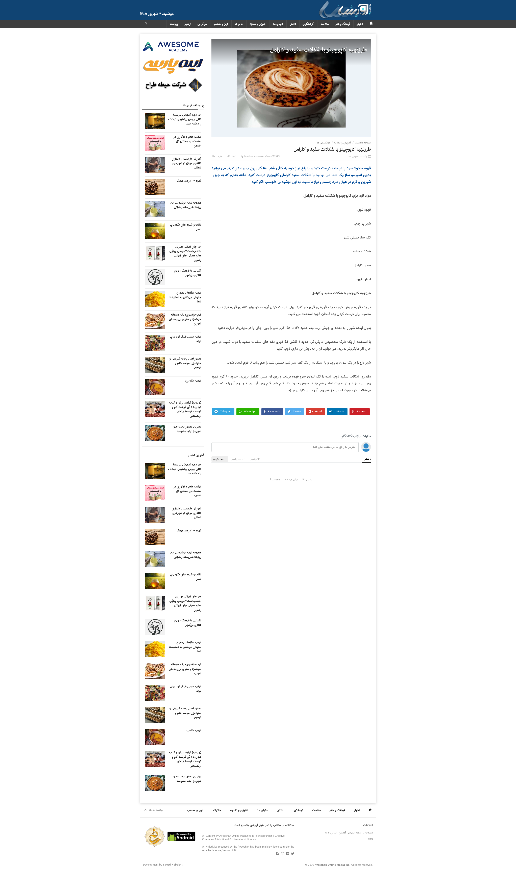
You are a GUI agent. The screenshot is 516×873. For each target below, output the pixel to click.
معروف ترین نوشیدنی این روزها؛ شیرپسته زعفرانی (185, 205)
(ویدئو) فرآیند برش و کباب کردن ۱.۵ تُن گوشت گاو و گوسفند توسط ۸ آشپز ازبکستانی (185, 409)
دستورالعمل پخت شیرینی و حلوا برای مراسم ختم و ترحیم (185, 363)
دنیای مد (278, 24)
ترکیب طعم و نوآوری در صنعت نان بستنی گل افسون (187, 141)
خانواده (239, 24)
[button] (146, 24)
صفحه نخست (363, 142)
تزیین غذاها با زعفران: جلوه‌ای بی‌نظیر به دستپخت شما (185, 297)
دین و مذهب (220, 24)
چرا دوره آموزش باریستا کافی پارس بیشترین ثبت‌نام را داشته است (184, 119)
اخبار (360, 24)
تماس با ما (331, 833)
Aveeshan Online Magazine (332, 865)
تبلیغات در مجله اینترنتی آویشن (356, 833)
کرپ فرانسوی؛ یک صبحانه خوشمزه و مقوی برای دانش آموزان (185, 319)
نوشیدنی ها (323, 142)
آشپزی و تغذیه (258, 24)
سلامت (324, 24)
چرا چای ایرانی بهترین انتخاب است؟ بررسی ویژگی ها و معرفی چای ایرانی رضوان (185, 253)
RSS (370, 839)
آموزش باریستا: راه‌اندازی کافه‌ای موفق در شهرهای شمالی (186, 163)
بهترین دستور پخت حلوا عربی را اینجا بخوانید (187, 428)
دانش (293, 24)
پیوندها (174, 24)
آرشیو (187, 24)
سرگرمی (202, 24)
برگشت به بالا (156, 810)
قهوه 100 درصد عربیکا (189, 181)
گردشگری (308, 24)
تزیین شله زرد (193, 380)
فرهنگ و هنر (342, 24)
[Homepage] (371, 24)
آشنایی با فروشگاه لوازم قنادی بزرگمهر (187, 273)
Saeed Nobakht (173, 865)
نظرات (219, 156)
